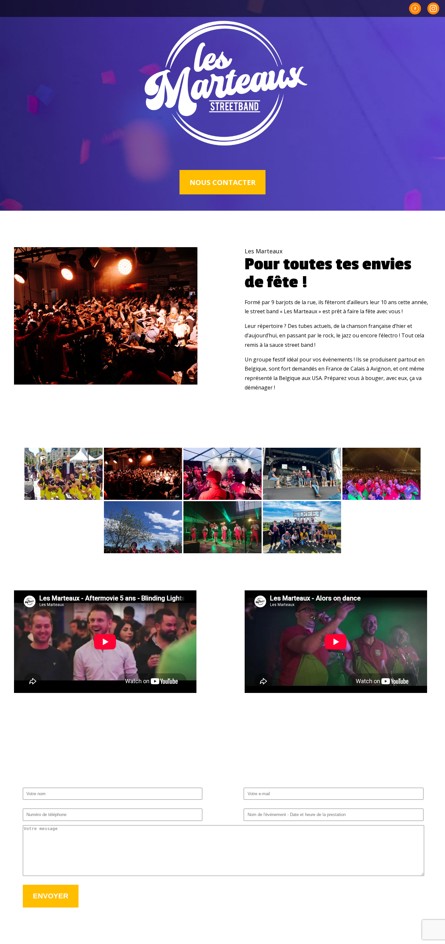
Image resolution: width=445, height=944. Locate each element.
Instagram (433, 8)
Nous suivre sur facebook (415, 8)
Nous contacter (223, 182)
